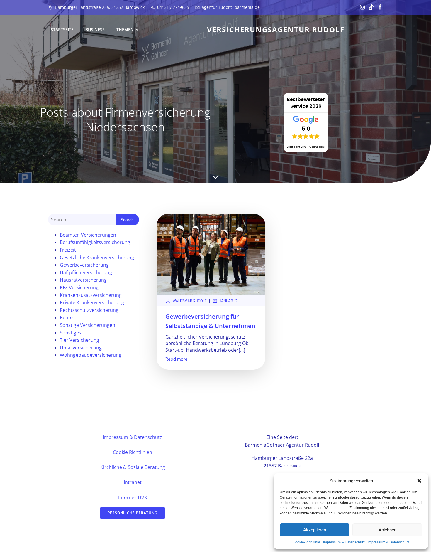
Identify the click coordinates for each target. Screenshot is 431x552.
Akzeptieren (314, 529)
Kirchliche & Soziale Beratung (132, 467)
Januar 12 (228, 300)
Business (95, 29)
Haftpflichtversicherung (86, 272)
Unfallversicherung (81, 347)
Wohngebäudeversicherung (90, 355)
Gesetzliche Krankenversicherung (97, 257)
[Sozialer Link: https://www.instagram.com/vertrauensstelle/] (361, 7)
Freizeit (68, 250)
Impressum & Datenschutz (344, 542)
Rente (66, 317)
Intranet (133, 482)
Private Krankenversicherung (92, 302)
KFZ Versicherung (79, 287)
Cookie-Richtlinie (306, 542)
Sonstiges (70, 332)
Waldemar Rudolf (190, 300)
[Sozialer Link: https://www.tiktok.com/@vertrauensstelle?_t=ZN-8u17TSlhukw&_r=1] (369, 7)
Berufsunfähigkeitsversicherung (95, 242)
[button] (419, 481)
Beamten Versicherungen (88, 235)
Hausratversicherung (83, 280)
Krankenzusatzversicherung (91, 295)
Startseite (62, 29)
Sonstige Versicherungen (87, 325)
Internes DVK (132, 497)
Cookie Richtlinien (132, 452)
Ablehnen (387, 529)
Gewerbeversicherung (84, 265)
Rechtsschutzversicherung (89, 310)
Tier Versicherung (79, 340)
